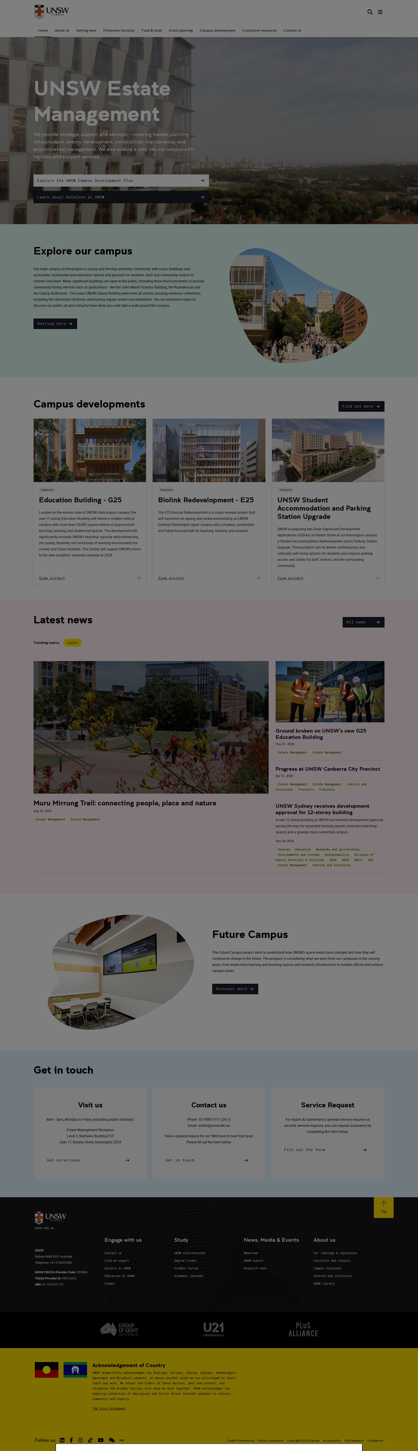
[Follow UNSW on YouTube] (100, 1440)
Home (43, 30)
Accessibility (332, 1440)
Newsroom (251, 1253)
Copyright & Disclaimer (303, 1440)
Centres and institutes (333, 1276)
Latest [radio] (72, 643)
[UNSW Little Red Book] (122, 1440)
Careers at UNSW (117, 1268)
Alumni (109, 1283)
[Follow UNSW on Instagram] (80, 1440)
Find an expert (116, 1260)
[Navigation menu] (380, 12)
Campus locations (327, 1268)
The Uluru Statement (108, 1408)
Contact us (292, 30)
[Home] (52, 12)
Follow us (45, 1440)
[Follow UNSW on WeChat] (112, 1440)
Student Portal (186, 1268)
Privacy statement (270, 1440)
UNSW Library (324, 1283)
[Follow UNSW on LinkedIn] (62, 1440)
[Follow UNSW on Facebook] (71, 1440)
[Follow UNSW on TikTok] (90, 1440)
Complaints (375, 1440)
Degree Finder (185, 1260)
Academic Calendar (189, 1276)
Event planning (181, 30)
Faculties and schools (332, 1260)
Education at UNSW (119, 1276)
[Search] (370, 12)
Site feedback (354, 1440)
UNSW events (253, 1260)
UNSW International (190, 1253)
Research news (255, 1268)
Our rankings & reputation (335, 1253)
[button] (121, 180)
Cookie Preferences (240, 1440)
